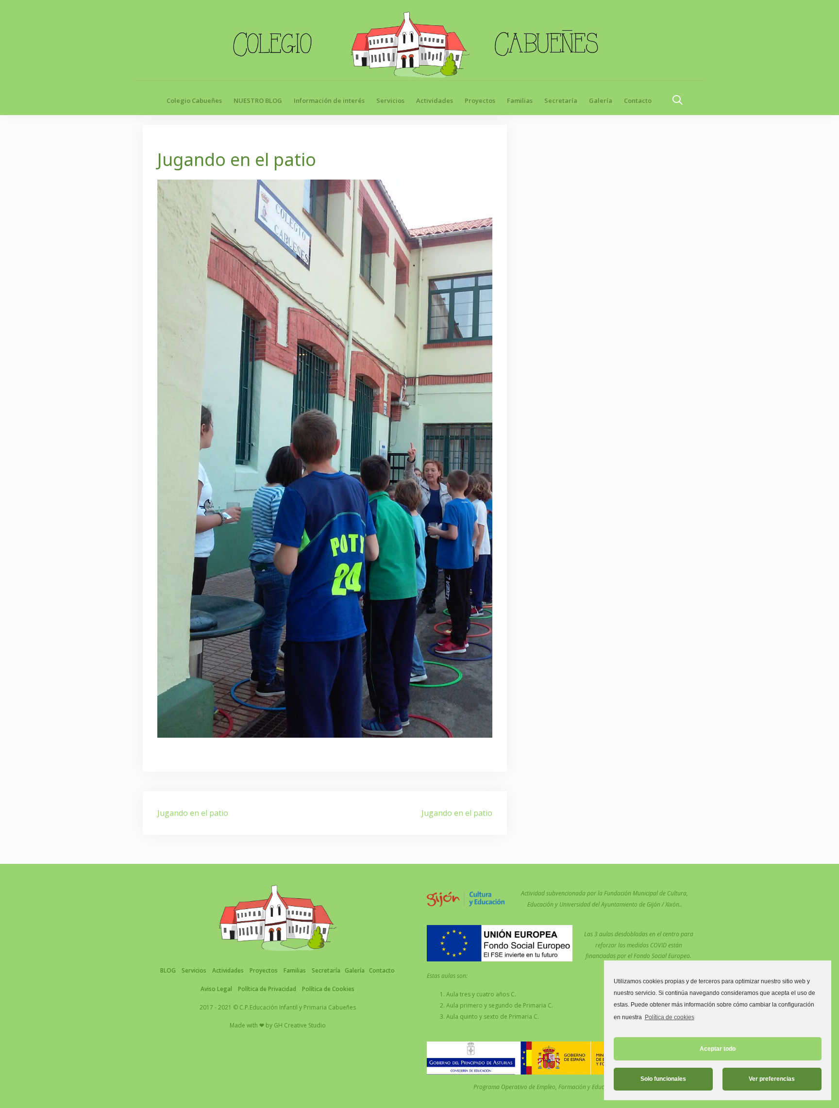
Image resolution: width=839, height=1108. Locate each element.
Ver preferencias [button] (772, 1078)
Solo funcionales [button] (663, 1078)
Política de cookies (669, 1017)
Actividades (434, 100)
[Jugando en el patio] (324, 457)
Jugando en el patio (192, 813)
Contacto (638, 100)
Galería (600, 100)
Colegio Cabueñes (194, 100)
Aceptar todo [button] (718, 1048)
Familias (520, 100)
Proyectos (480, 100)
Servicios (390, 100)
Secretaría (560, 100)
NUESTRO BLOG (258, 100)
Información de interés (329, 100)
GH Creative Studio (300, 1025)
